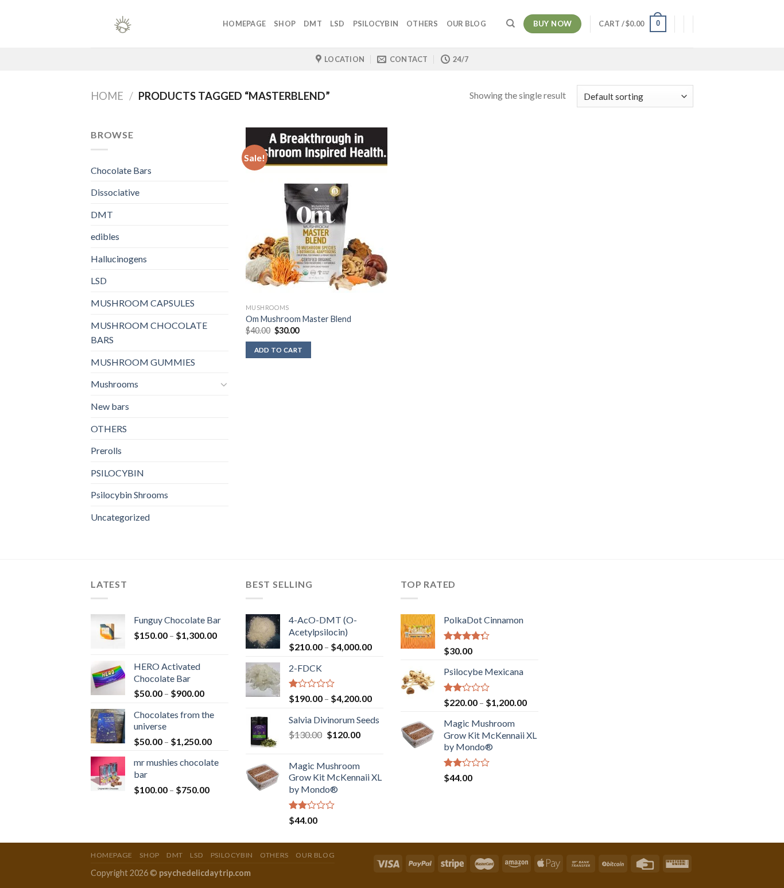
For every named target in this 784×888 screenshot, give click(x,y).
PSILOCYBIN (376, 23)
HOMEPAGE (244, 23)
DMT (313, 23)
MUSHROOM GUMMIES (143, 361)
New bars (110, 406)
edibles (105, 236)
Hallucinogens (119, 258)
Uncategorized (120, 516)
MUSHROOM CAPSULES (143, 302)
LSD (337, 23)
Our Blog (466, 23)
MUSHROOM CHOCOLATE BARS (149, 333)
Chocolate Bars (121, 170)
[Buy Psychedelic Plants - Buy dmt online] (148, 24)
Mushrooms (114, 383)
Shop (285, 23)
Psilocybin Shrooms (129, 494)
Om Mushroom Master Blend (298, 319)
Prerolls (106, 450)
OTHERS (422, 23)
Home (107, 96)
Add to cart (278, 350)
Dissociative (115, 192)
